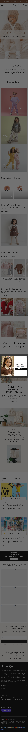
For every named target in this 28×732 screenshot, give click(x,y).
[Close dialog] (26, 357)
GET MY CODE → (21, 368)
